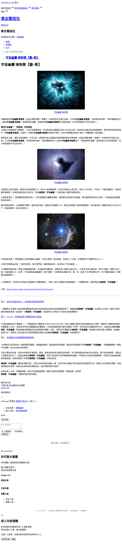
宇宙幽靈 (58, 112)
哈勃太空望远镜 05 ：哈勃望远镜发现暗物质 (25, 302)
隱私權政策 (74, 511)
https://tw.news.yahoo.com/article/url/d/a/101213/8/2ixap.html (30, 289)
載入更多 (5, 420)
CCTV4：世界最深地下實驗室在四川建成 (24, 317)
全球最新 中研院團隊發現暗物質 (20, 338)
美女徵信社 (10, 18)
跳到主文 (5, 25)
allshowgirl (5, 388)
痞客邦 (19, 401)
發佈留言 (5, 434)
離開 (13, 539)
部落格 (8, 45)
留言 (24, 401)
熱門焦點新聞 (21, 411)
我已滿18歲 (6, 539)
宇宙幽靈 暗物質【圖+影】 (23, 57)
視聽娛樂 (19, 408)
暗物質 (65, 112)
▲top (3, 415)
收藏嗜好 (20, 37)
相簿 (8, 42)
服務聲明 (84, 511)
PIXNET (43, 511)
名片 (8, 48)
